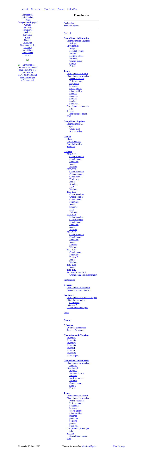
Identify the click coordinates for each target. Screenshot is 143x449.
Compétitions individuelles (27, 16)
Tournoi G (71, 353)
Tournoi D (71, 345)
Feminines (73, 239)
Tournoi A (71, 338)
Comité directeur (74, 141)
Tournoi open (72, 355)
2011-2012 (71, 270)
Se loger (73, 43)
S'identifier (72, 9)
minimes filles (75, 91)
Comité (27, 25)
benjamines (74, 83)
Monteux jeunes (76, 51)
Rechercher (36, 9)
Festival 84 (74, 257)
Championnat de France (77, 73)
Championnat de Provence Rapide (82, 297)
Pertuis (72, 66)
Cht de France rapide (76, 300)
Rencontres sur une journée (79, 290)
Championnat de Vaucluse (27, 46)
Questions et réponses (76, 328)
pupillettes (73, 103)
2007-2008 (71, 214)
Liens (27, 37)
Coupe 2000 (74, 129)
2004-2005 (71, 154)
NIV (71, 109)
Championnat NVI (75, 124)
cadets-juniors (75, 88)
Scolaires (73, 184)
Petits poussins (75, 81)
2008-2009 (71, 232)
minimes (73, 93)
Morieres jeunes (76, 56)
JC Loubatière (75, 131)
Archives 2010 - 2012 (76, 272)
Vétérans (27, 32)
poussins (73, 98)
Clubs (69, 139)
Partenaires (27, 30)
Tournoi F (71, 350)
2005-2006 (71, 169)
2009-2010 (71, 249)
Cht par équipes (76, 174)
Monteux (73, 53)
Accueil (24, 9)
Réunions (71, 146)
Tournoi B (71, 340)
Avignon (73, 48)
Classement (74, 302)
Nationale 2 (72, 305)
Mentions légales (71, 25)
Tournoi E (71, 348)
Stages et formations (75, 330)
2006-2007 (71, 192)
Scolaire (70, 111)
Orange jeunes (75, 61)
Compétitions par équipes (78, 106)
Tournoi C (71, 343)
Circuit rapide (73, 46)
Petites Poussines (76, 78)
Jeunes (27, 20)
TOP (69, 116)
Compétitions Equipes (27, 22)
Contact (27, 40)
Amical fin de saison (78, 114)
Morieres (73, 58)
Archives (28, 27)
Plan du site (49, 9)
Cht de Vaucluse (76, 156)
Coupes (70, 126)
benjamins (73, 86)
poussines (73, 96)
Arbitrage (27, 42)
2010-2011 (71, 265)
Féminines (27, 35)
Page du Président (74, 144)
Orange (72, 63)
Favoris (61, 9)
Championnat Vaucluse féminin (83, 275)
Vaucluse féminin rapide (77, 307)
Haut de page (119, 446)
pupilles (72, 101)
